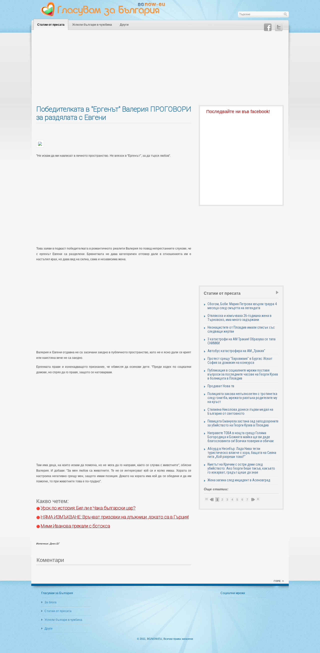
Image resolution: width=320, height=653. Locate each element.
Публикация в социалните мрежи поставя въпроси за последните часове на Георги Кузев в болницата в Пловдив (243, 374)
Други (124, 24)
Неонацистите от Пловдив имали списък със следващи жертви (241, 329)
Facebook (268, 27)
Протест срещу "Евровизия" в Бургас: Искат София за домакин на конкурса (240, 361)
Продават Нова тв (221, 386)
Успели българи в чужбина (92, 24)
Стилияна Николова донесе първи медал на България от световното (240, 411)
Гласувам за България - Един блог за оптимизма (106, 9)
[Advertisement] (160, 70)
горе (277, 581)
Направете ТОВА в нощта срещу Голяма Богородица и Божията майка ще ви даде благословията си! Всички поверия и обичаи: (241, 437)
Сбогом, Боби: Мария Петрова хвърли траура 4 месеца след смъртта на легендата (242, 306)
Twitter (279, 27)
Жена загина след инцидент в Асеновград (239, 480)
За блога (50, 602)
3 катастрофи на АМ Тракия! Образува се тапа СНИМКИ (242, 341)
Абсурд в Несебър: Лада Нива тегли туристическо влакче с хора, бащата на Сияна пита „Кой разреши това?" (242, 453)
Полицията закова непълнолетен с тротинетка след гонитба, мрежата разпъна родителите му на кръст (242, 398)
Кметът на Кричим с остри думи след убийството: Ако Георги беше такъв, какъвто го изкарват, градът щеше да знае (241, 468)
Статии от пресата (50, 24)
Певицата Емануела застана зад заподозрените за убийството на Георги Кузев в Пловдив (243, 423)
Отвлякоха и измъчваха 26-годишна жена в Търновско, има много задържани (240, 318)
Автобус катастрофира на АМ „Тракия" (236, 351)
